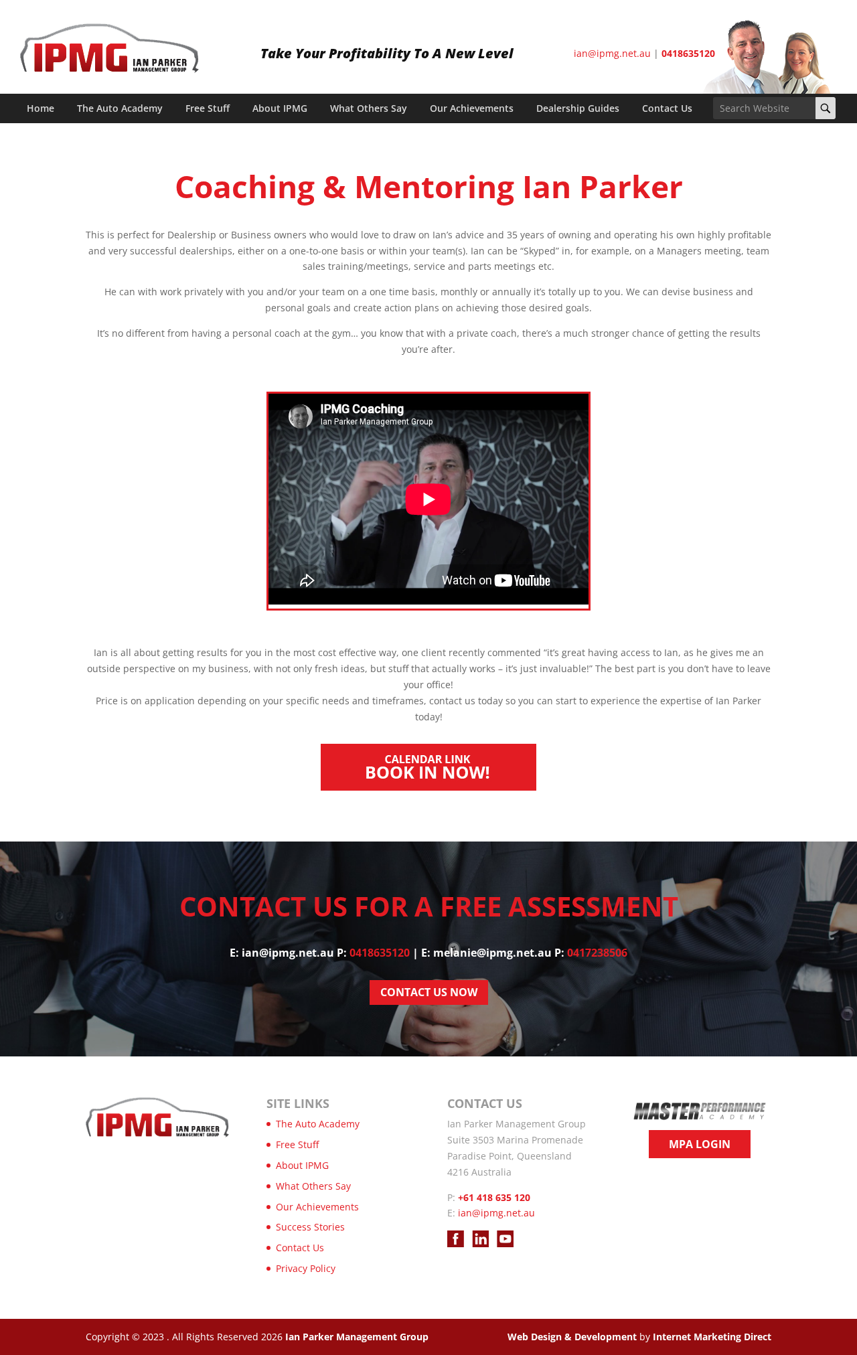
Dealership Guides (577, 108)
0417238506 (597, 952)
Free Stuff (207, 108)
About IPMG (279, 108)
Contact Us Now (428, 992)
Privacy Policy (305, 1268)
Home (40, 108)
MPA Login (699, 1144)
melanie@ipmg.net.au (492, 952)
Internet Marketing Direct (712, 1336)
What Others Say (368, 108)
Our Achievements (472, 108)
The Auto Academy (120, 108)
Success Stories (310, 1226)
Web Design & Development (572, 1336)
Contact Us (667, 108)
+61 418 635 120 (494, 1197)
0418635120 (379, 952)
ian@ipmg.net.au (612, 53)
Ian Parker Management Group (356, 1336)
